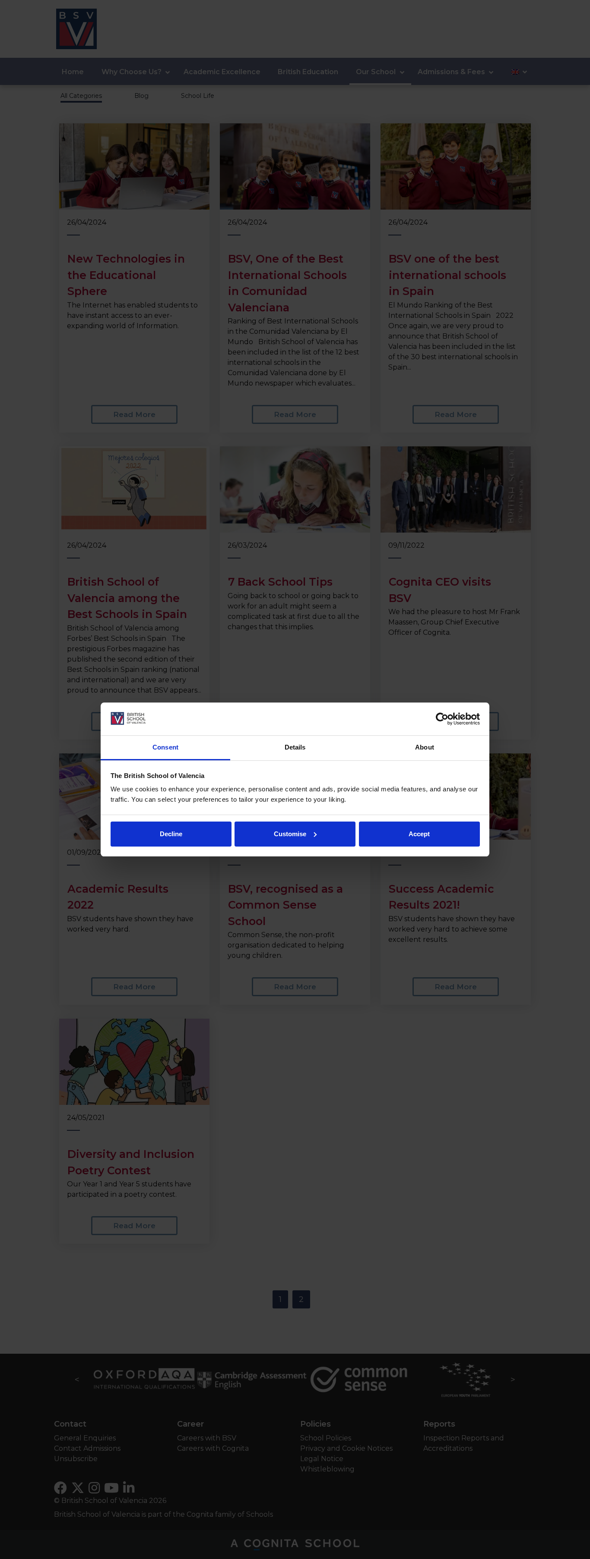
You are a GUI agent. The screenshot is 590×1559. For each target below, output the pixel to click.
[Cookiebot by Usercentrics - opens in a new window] (442, 718)
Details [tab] (295, 747)
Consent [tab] (165, 747)
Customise (290, 834)
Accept (419, 834)
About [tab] (424, 747)
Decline (171, 834)
